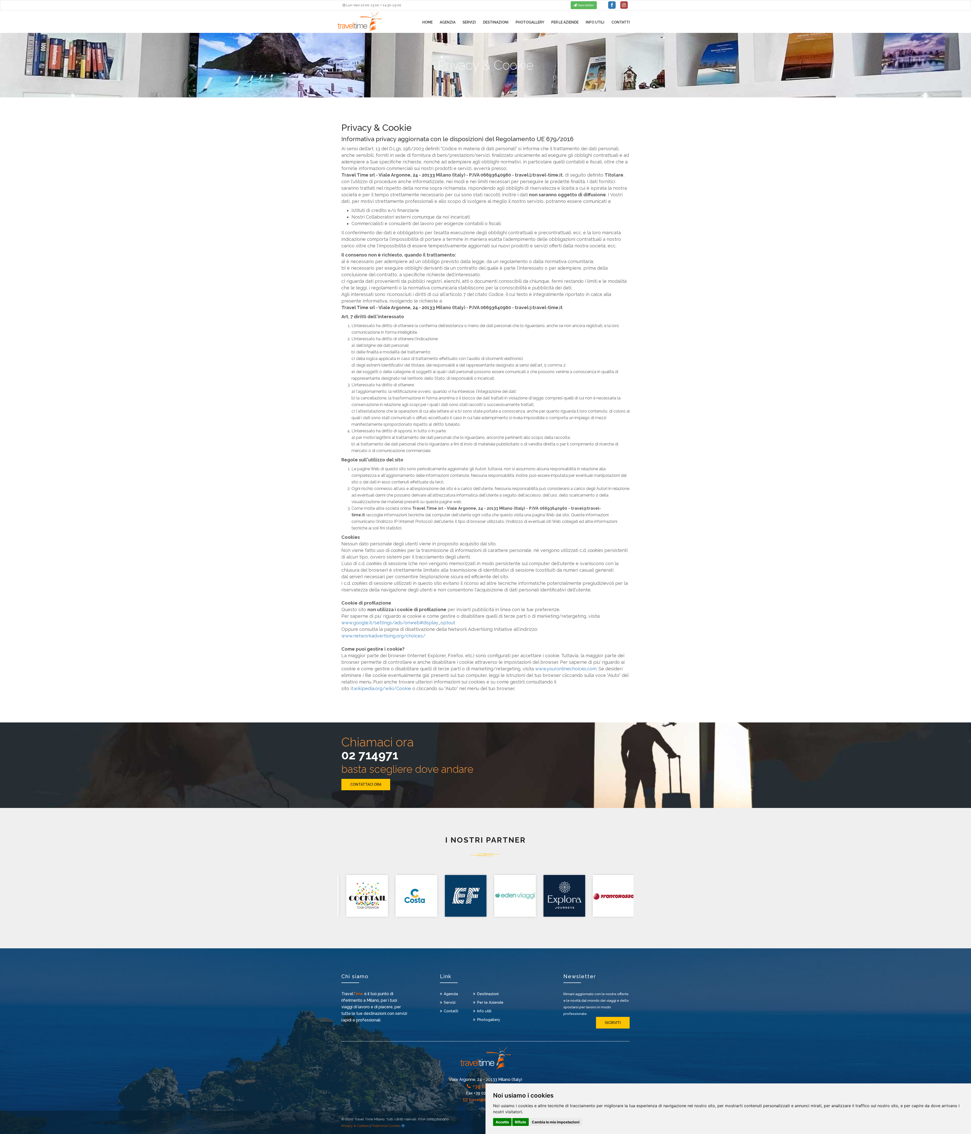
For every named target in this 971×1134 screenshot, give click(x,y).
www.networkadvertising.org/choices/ (383, 635)
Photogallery (530, 22)
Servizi (469, 22)
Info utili (595, 22)
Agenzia (447, 22)
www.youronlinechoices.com (566, 668)
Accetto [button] (502, 1122)
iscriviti (613, 1023)
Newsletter (585, 5)
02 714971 (369, 755)
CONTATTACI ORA (365, 784)
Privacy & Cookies (355, 1126)
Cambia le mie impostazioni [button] (556, 1122)
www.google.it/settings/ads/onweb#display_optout (398, 622)
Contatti (620, 22)
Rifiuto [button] (520, 1122)
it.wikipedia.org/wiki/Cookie (380, 688)
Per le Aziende (565, 22)
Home (427, 22)
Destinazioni (496, 22)
